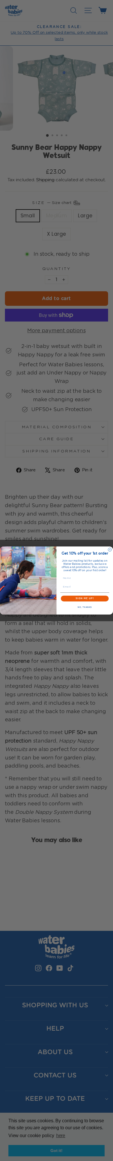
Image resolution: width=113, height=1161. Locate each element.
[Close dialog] (110, 549)
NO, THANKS (85, 607)
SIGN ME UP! (85, 598)
